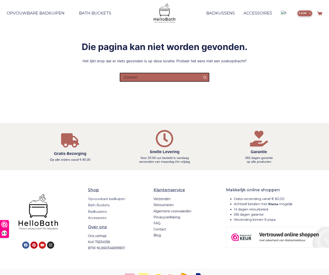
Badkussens (220, 13)
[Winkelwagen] (319, 13)
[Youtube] (42, 245)
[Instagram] (50, 245)
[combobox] (160, 77)
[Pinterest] (34, 245)
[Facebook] (25, 245)
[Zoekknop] (205, 77)
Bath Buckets (95, 13)
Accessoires (258, 13)
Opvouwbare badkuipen (35, 13)
